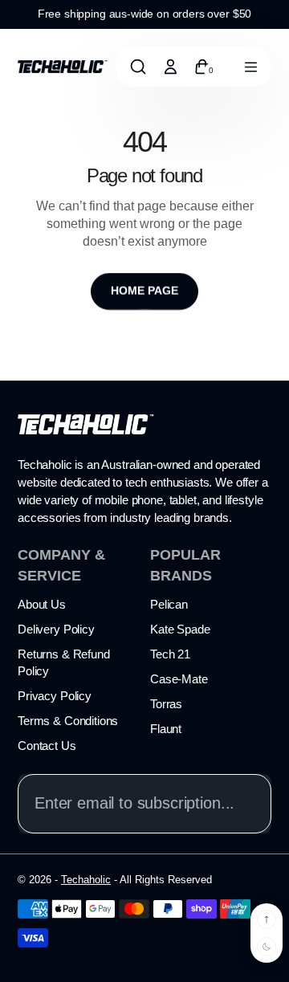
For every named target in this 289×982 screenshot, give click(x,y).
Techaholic (86, 880)
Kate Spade (180, 629)
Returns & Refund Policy (64, 662)
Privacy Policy (55, 696)
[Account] (170, 67)
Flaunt (165, 728)
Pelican (169, 604)
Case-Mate (179, 679)
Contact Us (47, 745)
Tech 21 (170, 654)
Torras (166, 704)
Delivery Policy (56, 629)
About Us (42, 604)
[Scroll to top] (266, 919)
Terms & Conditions (68, 720)
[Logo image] (63, 65)
